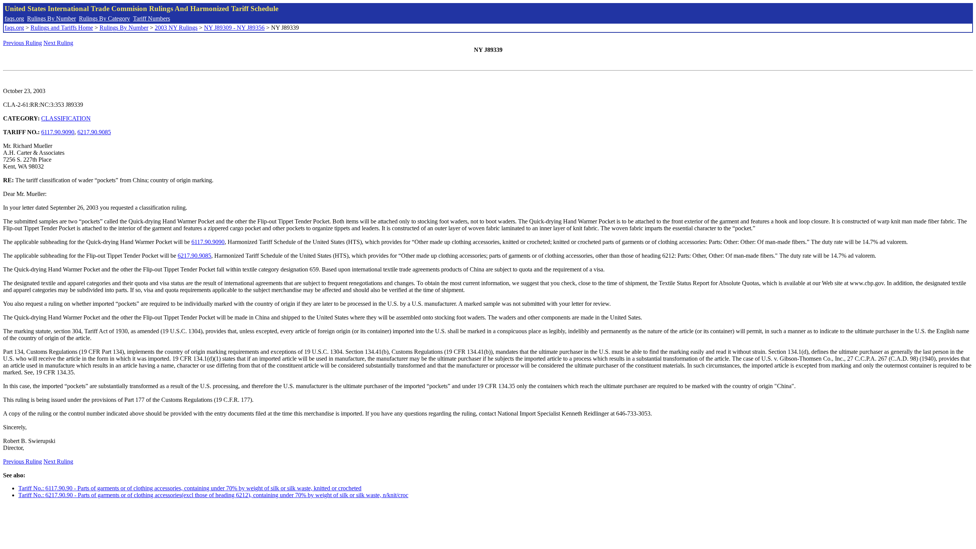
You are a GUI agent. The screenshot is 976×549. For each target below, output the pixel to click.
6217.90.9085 (94, 132)
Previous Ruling (22, 43)
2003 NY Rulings (176, 27)
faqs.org (14, 18)
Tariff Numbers (151, 18)
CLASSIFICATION (66, 118)
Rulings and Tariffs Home (61, 27)
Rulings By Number (51, 18)
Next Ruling (58, 43)
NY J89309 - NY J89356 (234, 27)
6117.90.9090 (57, 132)
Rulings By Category (104, 18)
